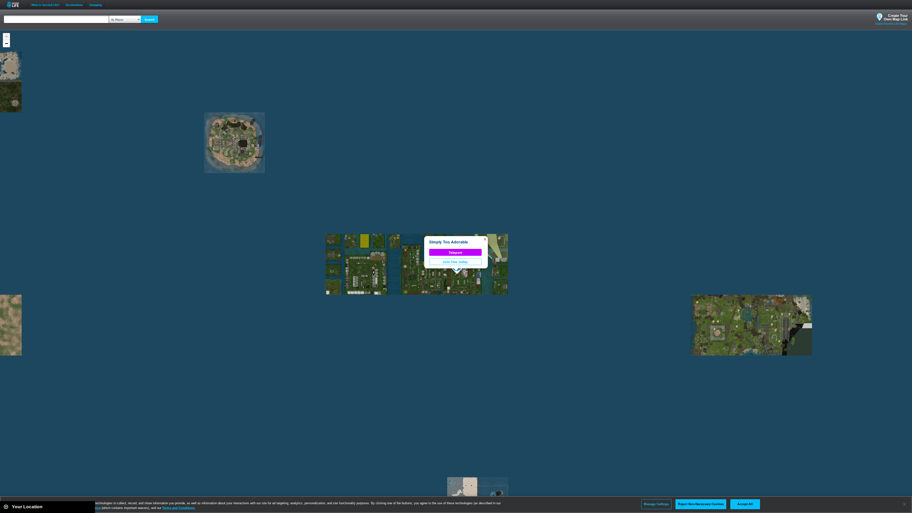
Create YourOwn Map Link (896, 17)
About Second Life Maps (891, 23)
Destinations (74, 4)
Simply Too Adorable (448, 242)
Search (149, 19)
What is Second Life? (45, 4)
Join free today (455, 261)
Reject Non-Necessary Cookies (701, 504)
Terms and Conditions (178, 508)
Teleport (455, 252)
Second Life (15, 4)
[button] (485, 239)
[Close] (904, 504)
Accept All (745, 504)
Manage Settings (656, 504)
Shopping (95, 4)
